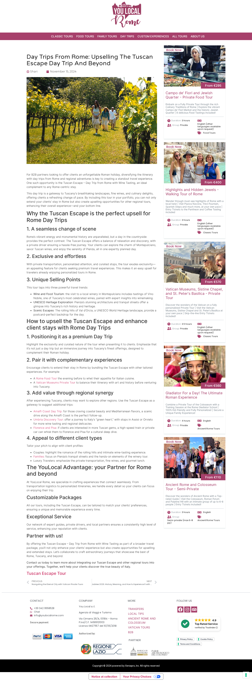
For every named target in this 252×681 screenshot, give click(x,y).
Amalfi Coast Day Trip (47, 411)
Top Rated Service (206, 624)
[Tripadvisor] (194, 609)
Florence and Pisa (44, 427)
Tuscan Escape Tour (46, 573)
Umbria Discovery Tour (48, 419)
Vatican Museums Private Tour (55, 382)
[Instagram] (187, 609)
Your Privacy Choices (137, 676)
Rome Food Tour (46, 378)
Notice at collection (104, 676)
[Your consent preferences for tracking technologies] (246, 675)
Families (38, 456)
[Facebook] (180, 609)
